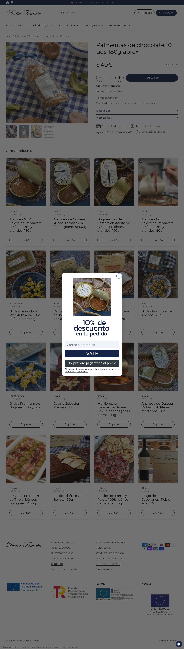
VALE (92, 353)
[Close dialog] (119, 276)
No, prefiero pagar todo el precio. (92, 363)
